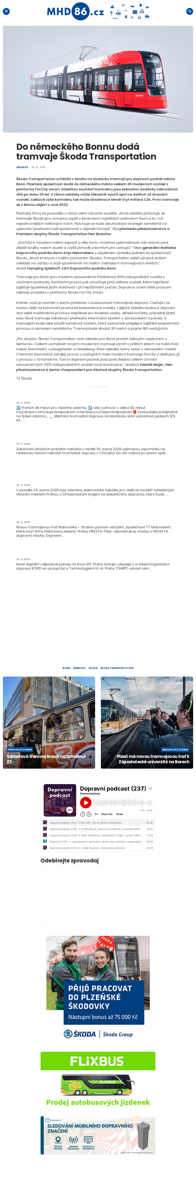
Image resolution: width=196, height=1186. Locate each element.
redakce (22, 167)
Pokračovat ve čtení (42, 420)
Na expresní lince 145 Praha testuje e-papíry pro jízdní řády (68, 551)
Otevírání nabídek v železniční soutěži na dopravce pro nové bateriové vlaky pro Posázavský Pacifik (98, 475)
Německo (79, 668)
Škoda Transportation (117, 668)
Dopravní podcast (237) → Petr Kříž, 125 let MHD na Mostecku (70, 394)
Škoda (93, 668)
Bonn (66, 668)
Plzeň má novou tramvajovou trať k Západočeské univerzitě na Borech (153, 759)
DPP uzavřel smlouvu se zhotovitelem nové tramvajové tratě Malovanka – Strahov (89, 514)
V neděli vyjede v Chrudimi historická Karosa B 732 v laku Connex (73, 436)
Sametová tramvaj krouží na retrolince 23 (46, 759)
